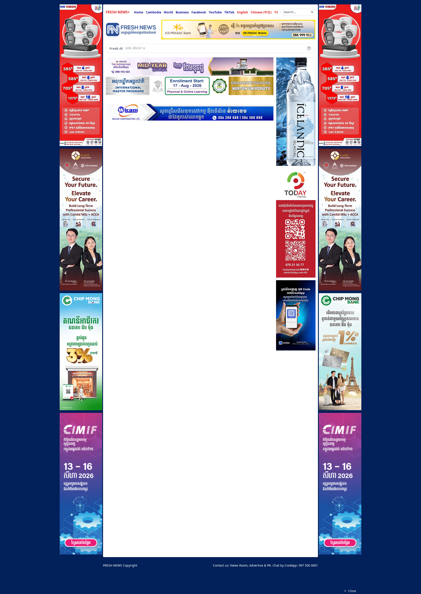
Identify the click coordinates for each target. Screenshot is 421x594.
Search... (290, 12)
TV (276, 12)
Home (138, 12)
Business (182, 12)
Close (352, 591)
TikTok (229, 12)
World (168, 12)
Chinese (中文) (261, 12)
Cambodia (153, 12)
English (242, 12)
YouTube (215, 12)
